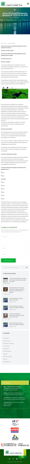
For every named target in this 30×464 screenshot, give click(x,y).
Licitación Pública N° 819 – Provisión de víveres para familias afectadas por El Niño (17, 280)
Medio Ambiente (7, 351)
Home (11, 17)
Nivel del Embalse (11, 43)
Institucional (6, 346)
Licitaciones (6, 348)
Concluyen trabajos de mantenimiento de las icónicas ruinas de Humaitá (16, 315)
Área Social (6, 338)
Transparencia (6, 361)
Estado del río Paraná (8, 343)
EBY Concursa (6, 340)
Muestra (5, 353)
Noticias (16, 17)
